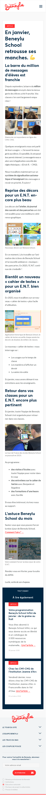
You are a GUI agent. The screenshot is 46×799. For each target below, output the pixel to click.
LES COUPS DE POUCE (11, 746)
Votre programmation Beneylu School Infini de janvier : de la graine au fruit (22, 614)
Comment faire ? (13, 532)
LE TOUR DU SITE (9, 727)
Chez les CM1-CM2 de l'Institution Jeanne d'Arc (23, 670)
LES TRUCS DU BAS (10, 740)
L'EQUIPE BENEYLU (10, 734)
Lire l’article (27, 645)
